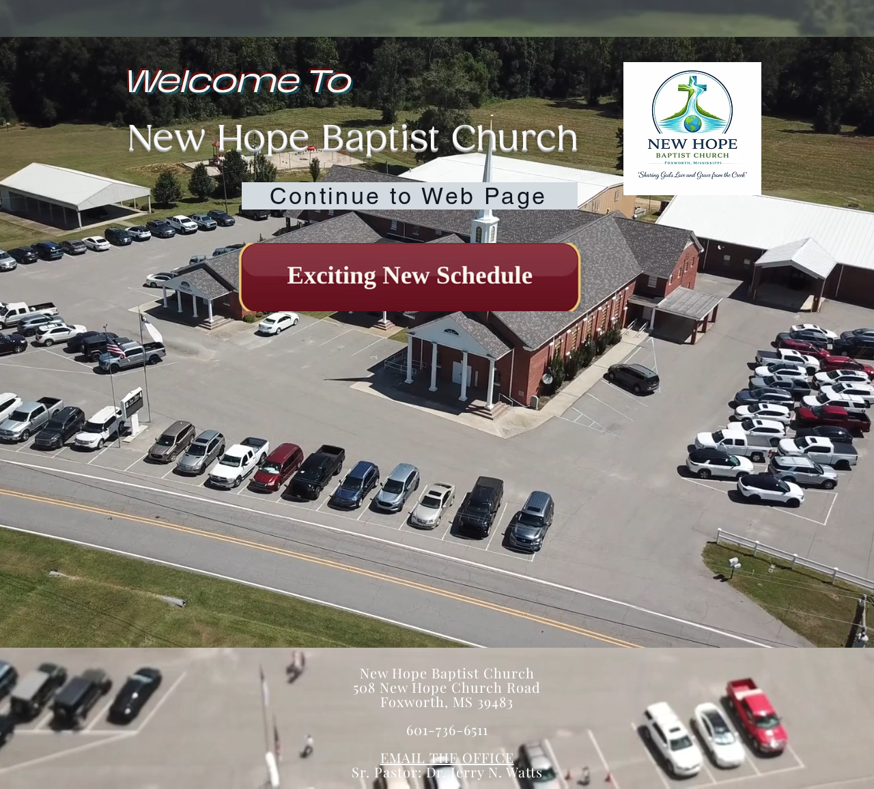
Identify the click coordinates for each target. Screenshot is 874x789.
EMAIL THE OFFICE (447, 757)
